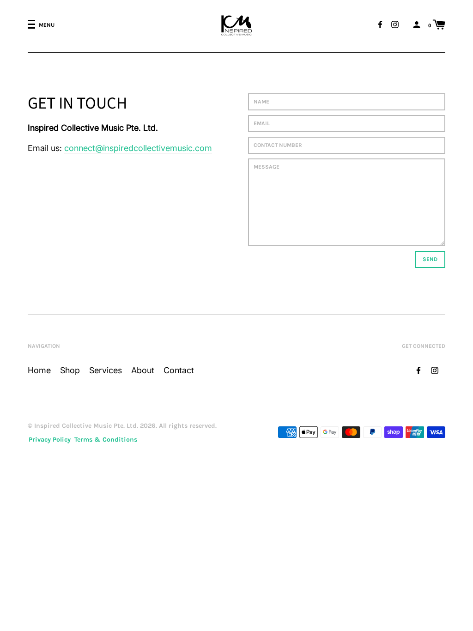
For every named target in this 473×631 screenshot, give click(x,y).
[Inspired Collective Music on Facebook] (380, 24)
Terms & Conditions (105, 439)
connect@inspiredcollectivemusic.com (138, 148)
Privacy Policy (50, 439)
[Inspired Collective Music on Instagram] (395, 24)
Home (39, 370)
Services (105, 370)
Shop (70, 370)
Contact (179, 370)
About (142, 370)
